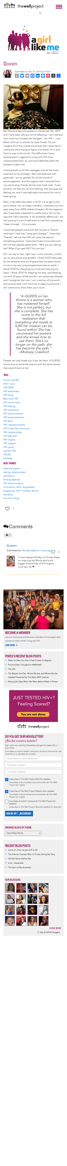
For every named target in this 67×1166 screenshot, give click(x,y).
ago (46, 551)
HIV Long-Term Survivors (16, 428)
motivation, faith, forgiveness (18, 487)
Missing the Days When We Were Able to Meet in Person (33, 681)
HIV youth (8, 447)
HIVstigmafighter (30, 550)
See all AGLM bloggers (50, 932)
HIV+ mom (9, 383)
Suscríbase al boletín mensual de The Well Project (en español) (32, 802)
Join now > (11, 645)
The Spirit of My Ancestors (19, 867)
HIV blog (8, 395)
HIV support (9, 443)
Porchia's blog (11, 498)
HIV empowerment (13, 417)
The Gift (11, 669)
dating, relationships (14, 472)
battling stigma (11, 468)
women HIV (9, 450)
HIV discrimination (13, 413)
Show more (55, 928)
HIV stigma (9, 439)
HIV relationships (12, 432)
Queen (12, 545)
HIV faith (8, 421)
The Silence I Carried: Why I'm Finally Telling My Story (31, 854)
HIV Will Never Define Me (19, 859)
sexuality (8, 494)
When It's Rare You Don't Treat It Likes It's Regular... (30, 660)
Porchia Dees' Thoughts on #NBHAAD (25, 665)
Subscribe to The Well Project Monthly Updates (29, 779)
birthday (7, 458)
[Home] (29, 5)
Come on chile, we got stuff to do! (23, 850)
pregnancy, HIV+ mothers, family (21, 490)
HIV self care (10, 436)
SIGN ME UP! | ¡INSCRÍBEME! (18, 813)
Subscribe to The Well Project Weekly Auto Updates (31, 791)
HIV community (11, 402)
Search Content (40, 13)
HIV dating (9, 406)
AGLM (6, 454)
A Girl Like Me (11, 380)
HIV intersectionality (14, 424)
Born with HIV (10, 398)
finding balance (11, 479)
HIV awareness (11, 391)
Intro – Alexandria (15, 863)
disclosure (8, 475)
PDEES (47, 71)
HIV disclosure (11, 409)
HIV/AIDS (8, 387)
